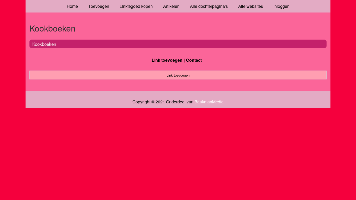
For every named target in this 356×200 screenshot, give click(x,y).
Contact (194, 60)
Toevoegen (98, 6)
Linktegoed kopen (136, 6)
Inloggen (281, 6)
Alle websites (250, 6)
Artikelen (171, 6)
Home (72, 6)
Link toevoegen (167, 60)
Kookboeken (44, 44)
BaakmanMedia (209, 101)
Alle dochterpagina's (209, 6)
